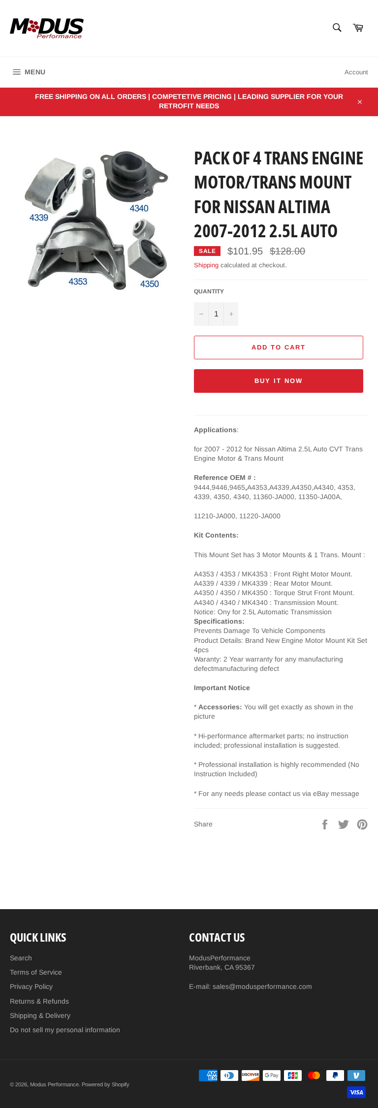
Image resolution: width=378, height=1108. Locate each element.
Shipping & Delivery (40, 1015)
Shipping (206, 265)
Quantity (209, 291)
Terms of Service (36, 972)
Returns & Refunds (39, 1001)
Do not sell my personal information (65, 1030)
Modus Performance (54, 1084)
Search (21, 958)
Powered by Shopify (105, 1084)
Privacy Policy (31, 986)
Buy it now (278, 380)
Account (356, 72)
